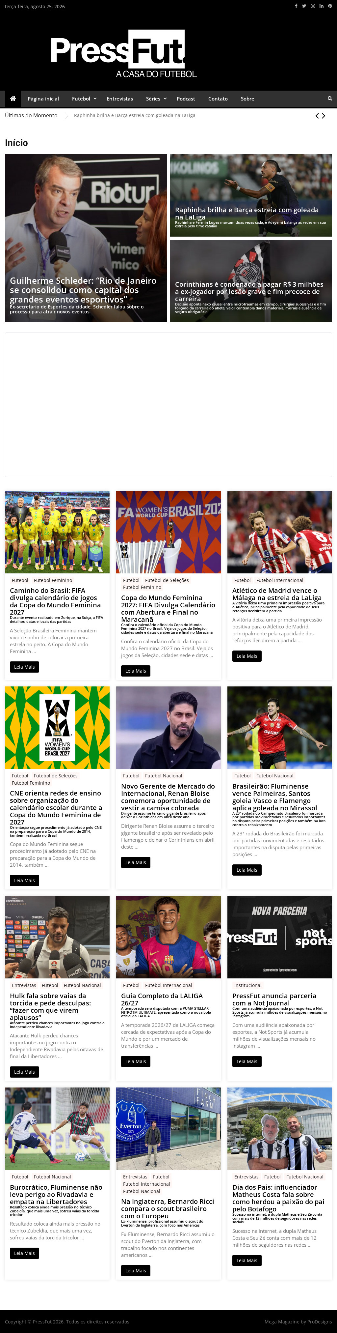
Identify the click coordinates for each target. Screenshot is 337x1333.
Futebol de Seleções (167, 580)
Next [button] (323, 115)
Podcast (186, 98)
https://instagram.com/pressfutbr (313, 6)
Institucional (248, 985)
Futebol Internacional (279, 580)
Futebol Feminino (53, 580)
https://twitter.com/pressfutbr (304, 6)
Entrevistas (120, 98)
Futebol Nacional (163, 775)
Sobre (247, 98)
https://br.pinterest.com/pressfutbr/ (330, 6)
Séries (153, 98)
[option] (203, 115)
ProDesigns (319, 1322)
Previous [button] (317, 115)
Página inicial (43, 98)
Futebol (81, 98)
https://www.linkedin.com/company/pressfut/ (322, 6)
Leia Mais (24, 667)
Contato (218, 98)
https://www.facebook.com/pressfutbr (296, 6)
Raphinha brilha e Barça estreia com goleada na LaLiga (134, 115)
